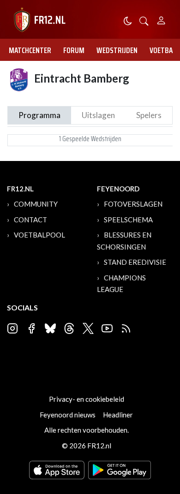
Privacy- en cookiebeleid (86, 399)
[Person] (161, 19)
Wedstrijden (117, 50)
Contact (30, 219)
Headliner (118, 415)
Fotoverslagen (133, 204)
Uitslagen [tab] (98, 115)
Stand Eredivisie (135, 262)
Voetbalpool (39, 235)
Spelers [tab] (149, 115)
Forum (73, 50)
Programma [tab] (39, 115)
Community (36, 204)
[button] (144, 20)
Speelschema (128, 219)
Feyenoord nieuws (68, 415)
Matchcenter (30, 50)
